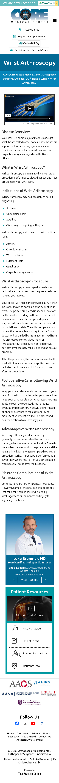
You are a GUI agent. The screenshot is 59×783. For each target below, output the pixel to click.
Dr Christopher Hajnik (37, 761)
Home (10, 734)
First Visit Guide (31, 628)
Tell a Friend (29, 737)
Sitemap (47, 734)
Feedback (13, 737)
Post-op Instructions (35, 653)
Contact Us (45, 737)
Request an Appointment (31, 37)
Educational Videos (29, 615)
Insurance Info (31, 666)
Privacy (36, 734)
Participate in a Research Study (31, 50)
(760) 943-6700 (31, 30)
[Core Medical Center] (29, 15)
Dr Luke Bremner (40, 760)
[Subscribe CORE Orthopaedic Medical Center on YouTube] (33, 724)
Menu (55, 20)
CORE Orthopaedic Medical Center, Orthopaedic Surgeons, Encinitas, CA (29, 753)
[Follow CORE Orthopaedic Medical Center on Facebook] (17, 724)
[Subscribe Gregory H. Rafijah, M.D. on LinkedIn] (41, 724)
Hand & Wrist (39, 79)
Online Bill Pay (31, 44)
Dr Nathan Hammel (15, 760)
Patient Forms (30, 641)
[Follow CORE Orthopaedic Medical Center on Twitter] (25, 724)
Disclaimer (23, 734)
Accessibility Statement (30, 740)
